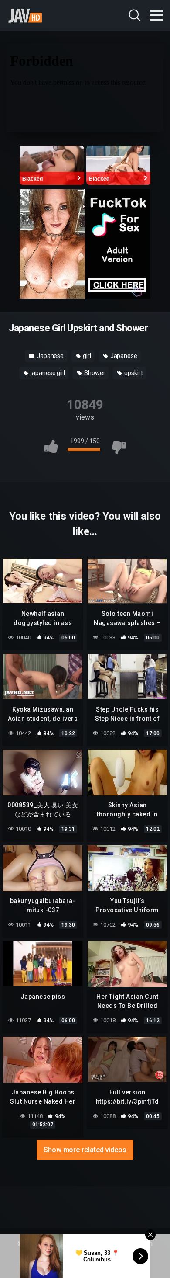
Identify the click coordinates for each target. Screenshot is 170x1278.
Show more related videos (85, 1150)
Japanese (49, 355)
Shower (94, 372)
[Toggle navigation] (156, 15)
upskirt (133, 372)
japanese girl (47, 372)
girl (86, 355)
